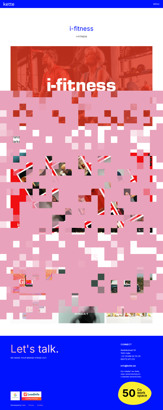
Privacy (31, 405)
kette (24, 405)
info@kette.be (128, 365)
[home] (9, 4)
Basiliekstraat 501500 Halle (128, 351)
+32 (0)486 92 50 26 (130, 356)
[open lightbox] (81, 86)
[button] (155, 4)
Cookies (40, 405)
